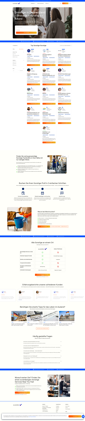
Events (66, 407)
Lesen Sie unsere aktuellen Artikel (42, 328)
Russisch (15, 65)
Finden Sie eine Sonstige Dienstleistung (22, 392)
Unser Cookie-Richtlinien (32, 416)
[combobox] (66, 45)
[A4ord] (16, 3)
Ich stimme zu (75, 416)
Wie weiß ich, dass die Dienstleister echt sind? (32, 341)
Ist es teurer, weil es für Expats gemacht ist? (31, 345)
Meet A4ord (67, 406)
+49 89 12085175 (45, 411)
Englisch (15, 63)
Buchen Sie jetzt (34, 84)
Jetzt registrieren (65, 3)
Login (60, 3)
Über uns (47, 3)
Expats (57, 410)
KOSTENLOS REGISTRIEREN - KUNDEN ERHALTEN (59, 226)
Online (15, 53)
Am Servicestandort (16, 55)
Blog (56, 411)
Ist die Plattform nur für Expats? (29, 361)
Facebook (57, 407)
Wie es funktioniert (40, 3)
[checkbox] (13, 53)
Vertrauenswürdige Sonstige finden (42, 275)
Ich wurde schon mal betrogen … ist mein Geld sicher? (33, 350)
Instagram (57, 406)
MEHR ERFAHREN (44, 226)
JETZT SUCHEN (26, 32)
